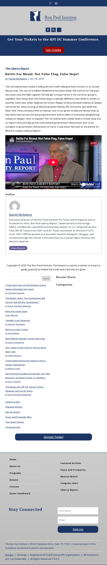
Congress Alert (12, 401)
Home (13, 459)
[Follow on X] (53, 30)
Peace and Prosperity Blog (18, 417)
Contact (14, 486)
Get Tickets (53, 50)
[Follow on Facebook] (48, 30)
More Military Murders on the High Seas (25, 338)
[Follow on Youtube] (59, 30)
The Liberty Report (17, 68)
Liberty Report (69, 489)
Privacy (9, 554)
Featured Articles (13, 406)
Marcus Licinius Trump (16, 329)
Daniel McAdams (17, 78)
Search (46, 278)
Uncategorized (12, 427)
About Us (15, 466)
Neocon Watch (12, 412)
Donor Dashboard (20, 493)
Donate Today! (53, 437)
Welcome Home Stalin (16, 311)
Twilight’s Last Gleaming (17, 320)
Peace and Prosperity (73, 469)
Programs (15, 473)
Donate (14, 479)
